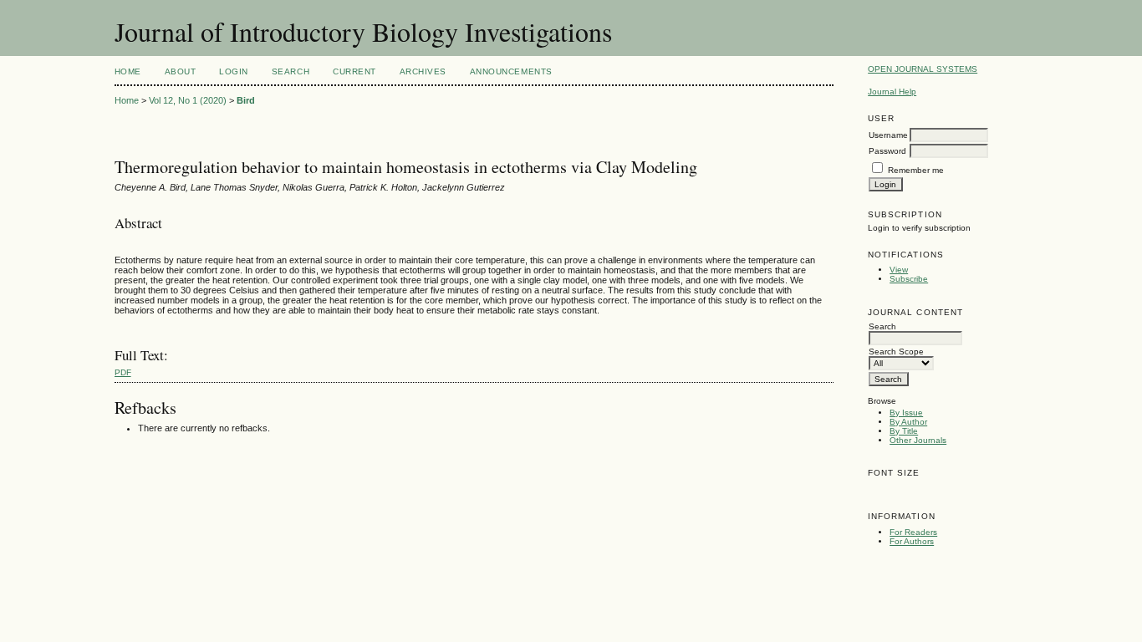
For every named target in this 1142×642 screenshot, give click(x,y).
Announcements (511, 71)
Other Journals (918, 440)
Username (888, 135)
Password (887, 150)
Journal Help (892, 91)
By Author (908, 421)
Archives (423, 71)
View (899, 269)
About (180, 71)
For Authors (912, 541)
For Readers (913, 532)
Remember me (916, 170)
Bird (246, 100)
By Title (904, 431)
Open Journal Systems (922, 69)
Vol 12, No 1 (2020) (188, 100)
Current (354, 71)
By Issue (906, 412)
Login (233, 71)
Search (290, 71)
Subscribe (909, 278)
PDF (123, 372)
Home (128, 71)
